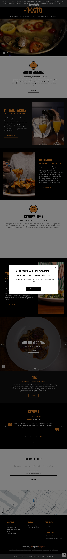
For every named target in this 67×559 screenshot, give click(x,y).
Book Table (33, 289)
